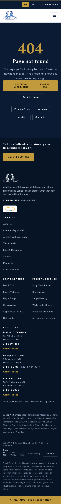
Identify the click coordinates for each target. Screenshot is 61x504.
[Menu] (54, 15)
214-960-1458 (50, 4)
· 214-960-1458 (32, 85)
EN (25, 4)
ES (33, 4)
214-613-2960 (11, 390)
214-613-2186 (10, 367)
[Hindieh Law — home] (10, 15)
